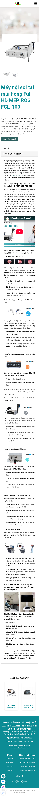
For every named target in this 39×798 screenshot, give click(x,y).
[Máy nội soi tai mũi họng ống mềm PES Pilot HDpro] (29, 693)
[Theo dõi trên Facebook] (14, 781)
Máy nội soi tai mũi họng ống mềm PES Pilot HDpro (28, 706)
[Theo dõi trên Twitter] (21, 781)
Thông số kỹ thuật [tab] (13, 154)
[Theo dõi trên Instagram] (17, 781)
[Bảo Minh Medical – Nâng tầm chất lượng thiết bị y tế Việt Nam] (18, 3)
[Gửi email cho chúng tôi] (25, 781)
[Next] (34, 51)
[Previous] (5, 51)
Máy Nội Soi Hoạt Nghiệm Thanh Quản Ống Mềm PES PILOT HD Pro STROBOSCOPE (11, 706)
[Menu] (36, 3)
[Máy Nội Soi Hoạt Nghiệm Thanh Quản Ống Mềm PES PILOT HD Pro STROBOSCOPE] (11, 693)
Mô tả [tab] (6, 149)
